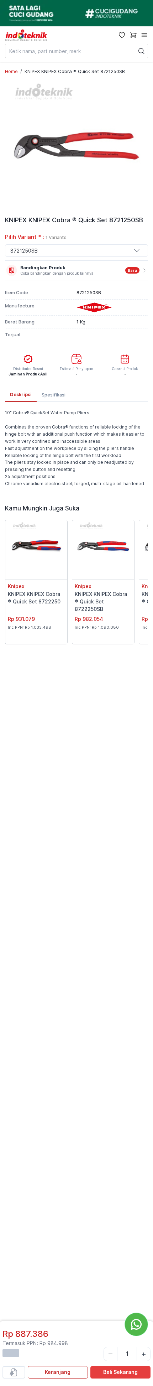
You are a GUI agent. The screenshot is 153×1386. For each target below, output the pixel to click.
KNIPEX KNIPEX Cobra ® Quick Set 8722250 (34, 597)
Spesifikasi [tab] (53, 395)
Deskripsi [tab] (21, 394)
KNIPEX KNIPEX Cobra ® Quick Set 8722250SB (101, 601)
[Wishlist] (122, 35)
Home (11, 71)
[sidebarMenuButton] (144, 35)
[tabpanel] (76, 448)
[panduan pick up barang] (76, 13)
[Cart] (133, 35)
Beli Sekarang (120, 1372)
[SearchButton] (141, 51)
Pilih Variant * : (36, 237)
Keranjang (57, 1372)
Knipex (16, 586)
